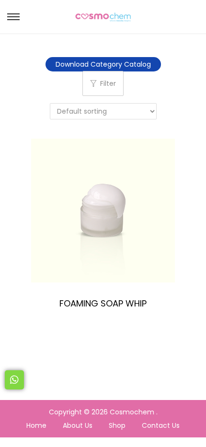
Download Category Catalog (103, 64)
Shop (117, 425)
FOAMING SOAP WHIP (103, 303)
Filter (108, 83)
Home (36, 425)
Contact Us (161, 425)
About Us (77, 425)
